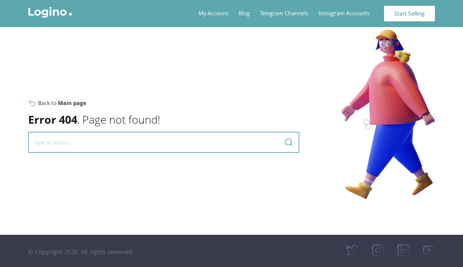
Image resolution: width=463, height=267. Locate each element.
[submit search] (289, 142)
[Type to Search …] (152, 142)
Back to (62, 103)
